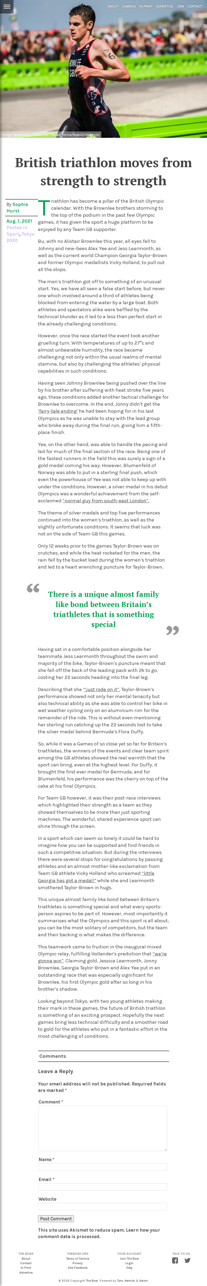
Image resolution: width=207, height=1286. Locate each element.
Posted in (16, 227)
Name (46, 1159)
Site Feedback (78, 1268)
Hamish (130, 1281)
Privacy (78, 1263)
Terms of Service (77, 1258)
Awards (129, 6)
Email (46, 1179)
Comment (51, 1102)
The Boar (92, 1281)
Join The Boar (129, 1258)
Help (129, 1268)
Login (129, 1263)
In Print (146, 6)
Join (180, 6)
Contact (194, 6)
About (113, 6)
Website (47, 1199)
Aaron (143, 1281)
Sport (12, 234)
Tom (120, 1281)
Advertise (164, 6)
